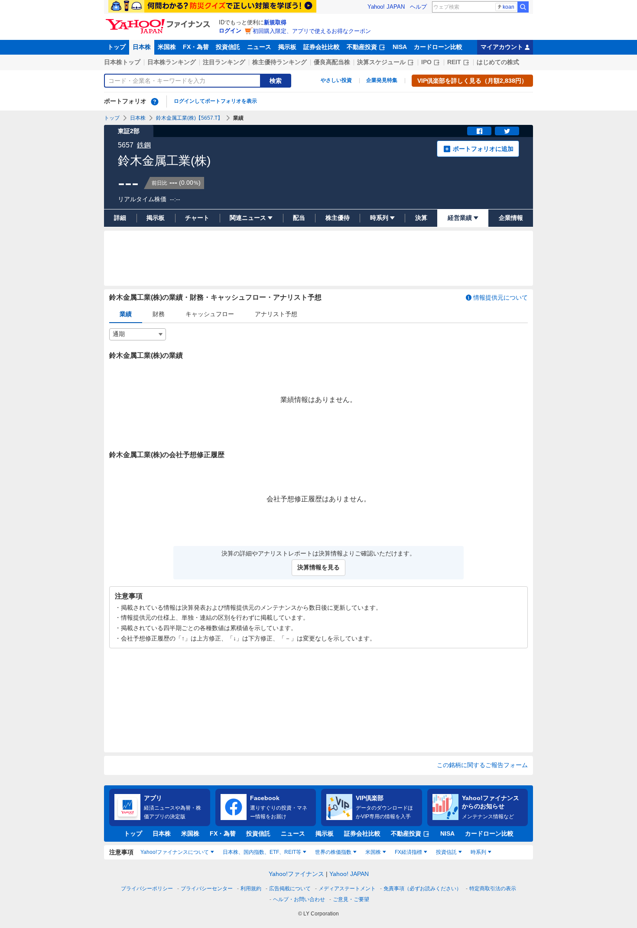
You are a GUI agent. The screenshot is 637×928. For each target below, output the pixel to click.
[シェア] (479, 131)
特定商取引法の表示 (492, 889)
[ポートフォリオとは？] (154, 101)
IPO (426, 62)
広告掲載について (290, 889)
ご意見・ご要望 (351, 899)
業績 (126, 313)
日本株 (142, 46)
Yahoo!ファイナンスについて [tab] (174, 852)
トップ (116, 46)
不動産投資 (362, 46)
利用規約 (250, 889)
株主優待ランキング (279, 62)
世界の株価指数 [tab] (333, 852)
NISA (400, 46)
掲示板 (287, 46)
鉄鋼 (144, 145)
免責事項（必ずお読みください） (423, 889)
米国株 (167, 46)
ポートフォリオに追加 (483, 148)
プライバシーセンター (207, 889)
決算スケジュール (381, 62)
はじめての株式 (498, 62)
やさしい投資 (336, 80)
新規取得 (275, 22)
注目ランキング (224, 62)
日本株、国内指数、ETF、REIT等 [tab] (262, 852)
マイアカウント (502, 46)
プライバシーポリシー (147, 889)
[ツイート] (507, 131)
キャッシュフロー (209, 313)
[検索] (523, 7)
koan (508, 7)
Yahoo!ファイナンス (296, 873)
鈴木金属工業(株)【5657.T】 (189, 118)
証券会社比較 (321, 46)
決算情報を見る (318, 567)
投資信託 (228, 46)
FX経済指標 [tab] (408, 852)
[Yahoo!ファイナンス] (159, 21)
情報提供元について (500, 297)
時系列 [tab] (478, 852)
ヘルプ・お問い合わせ (299, 899)
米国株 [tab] (373, 852)
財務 (159, 313)
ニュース (259, 46)
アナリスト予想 (276, 313)
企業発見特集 (381, 80)
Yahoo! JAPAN (386, 6)
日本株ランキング (171, 62)
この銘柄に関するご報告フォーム (482, 764)
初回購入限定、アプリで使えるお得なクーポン (312, 31)
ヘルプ (418, 6)
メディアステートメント (347, 889)
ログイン (230, 30)
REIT (454, 62)
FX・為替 (196, 46)
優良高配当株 (332, 62)
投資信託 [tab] (446, 852)
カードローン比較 (438, 46)
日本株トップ (122, 62)
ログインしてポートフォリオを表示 (215, 101)
